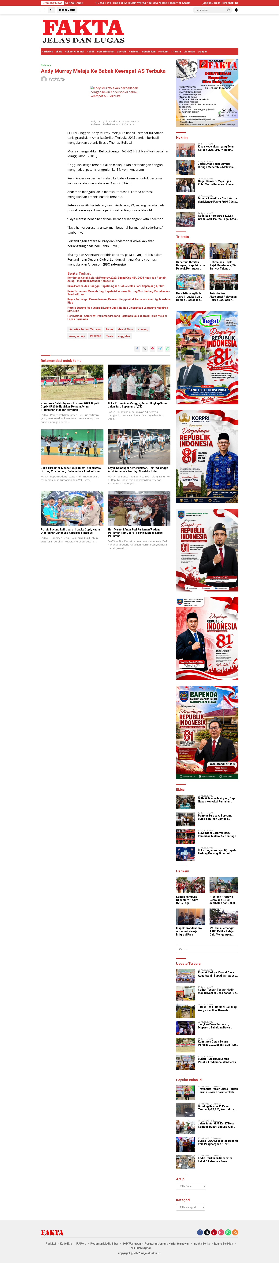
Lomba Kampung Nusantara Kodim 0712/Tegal (187, 900)
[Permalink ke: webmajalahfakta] (44, 79)
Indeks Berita (67, 9)
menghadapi (77, 336)
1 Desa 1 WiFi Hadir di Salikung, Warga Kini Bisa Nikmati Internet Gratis (217, 1008)
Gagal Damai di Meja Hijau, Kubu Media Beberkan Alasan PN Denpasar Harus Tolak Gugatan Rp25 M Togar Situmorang (216, 183)
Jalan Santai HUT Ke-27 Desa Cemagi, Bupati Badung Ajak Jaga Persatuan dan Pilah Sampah (216, 1125)
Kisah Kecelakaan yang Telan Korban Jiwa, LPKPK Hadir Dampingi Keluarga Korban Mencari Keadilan (216, 148)
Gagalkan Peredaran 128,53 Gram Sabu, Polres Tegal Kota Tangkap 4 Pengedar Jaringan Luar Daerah (217, 217)
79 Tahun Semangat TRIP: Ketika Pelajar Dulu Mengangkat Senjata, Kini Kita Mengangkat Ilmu (222, 931)
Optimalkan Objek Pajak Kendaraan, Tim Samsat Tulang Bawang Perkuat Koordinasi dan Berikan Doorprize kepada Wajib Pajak (223, 265)
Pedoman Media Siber (104, 1243)
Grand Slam (125, 329)
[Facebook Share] (137, 349)
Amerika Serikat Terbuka (85, 329)
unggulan (124, 336)
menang (143, 329)
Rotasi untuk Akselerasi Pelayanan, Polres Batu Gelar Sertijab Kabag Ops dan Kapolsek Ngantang (223, 296)
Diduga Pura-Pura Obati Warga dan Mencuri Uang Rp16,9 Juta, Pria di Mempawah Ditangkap (217, 200)
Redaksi (51, 1243)
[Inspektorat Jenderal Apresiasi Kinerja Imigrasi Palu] (190, 917)
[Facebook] (200, 1232)
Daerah (121, 51)
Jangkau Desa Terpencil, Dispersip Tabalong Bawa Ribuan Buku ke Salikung (159, 3)
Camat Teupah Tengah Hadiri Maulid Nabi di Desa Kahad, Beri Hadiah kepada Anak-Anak (218, 991)
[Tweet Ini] (145, 349)
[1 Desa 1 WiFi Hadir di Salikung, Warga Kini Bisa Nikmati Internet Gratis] (185, 1011)
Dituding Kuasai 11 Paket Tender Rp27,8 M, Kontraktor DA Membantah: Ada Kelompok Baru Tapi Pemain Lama (217, 1108)
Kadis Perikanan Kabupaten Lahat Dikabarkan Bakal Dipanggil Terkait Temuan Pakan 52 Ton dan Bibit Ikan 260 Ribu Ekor (218, 1160)
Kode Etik (66, 1243)
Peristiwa (47, 51)
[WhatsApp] (228, 1232)
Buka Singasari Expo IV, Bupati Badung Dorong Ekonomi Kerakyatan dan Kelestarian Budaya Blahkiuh (217, 852)
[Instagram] (221, 1232)
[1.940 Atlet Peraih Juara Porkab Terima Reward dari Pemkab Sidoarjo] (185, 1092)
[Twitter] (207, 1232)
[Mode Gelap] (236, 10)
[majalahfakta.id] (83, 31)
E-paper (202, 51)
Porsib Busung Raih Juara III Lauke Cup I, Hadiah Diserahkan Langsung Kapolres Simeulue (117, 309)
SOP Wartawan (131, 1243)
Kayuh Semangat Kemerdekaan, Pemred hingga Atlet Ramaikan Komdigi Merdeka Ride (118, 301)
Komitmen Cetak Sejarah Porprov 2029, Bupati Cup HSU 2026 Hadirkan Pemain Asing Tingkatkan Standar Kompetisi (116, 279)
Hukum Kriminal (74, 51)
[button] (228, 10)
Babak (109, 329)
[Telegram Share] (160, 349)
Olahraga (189, 51)
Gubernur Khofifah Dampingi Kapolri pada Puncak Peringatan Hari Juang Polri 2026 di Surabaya (190, 265)
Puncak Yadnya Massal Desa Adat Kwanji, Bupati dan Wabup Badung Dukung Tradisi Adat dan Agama (217, 974)
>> (51, 9)
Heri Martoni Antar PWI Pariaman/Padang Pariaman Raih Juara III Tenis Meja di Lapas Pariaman (117, 317)
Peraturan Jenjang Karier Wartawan (167, 1243)
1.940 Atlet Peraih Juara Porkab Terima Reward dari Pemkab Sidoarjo (218, 1090)
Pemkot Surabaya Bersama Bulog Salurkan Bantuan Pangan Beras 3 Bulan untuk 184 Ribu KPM (218, 817)
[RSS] (235, 1232)
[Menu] (43, 10)
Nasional (133, 51)
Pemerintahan (105, 51)
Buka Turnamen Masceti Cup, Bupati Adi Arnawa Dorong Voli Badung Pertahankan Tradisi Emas (118, 293)
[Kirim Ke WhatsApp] (167, 349)
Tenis (109, 336)
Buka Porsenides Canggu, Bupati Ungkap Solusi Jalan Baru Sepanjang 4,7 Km (115, 286)
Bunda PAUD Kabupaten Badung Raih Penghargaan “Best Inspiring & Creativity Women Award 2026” (218, 1142)
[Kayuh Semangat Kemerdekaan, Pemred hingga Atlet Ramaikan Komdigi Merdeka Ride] (139, 447)
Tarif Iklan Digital (140, 1248)
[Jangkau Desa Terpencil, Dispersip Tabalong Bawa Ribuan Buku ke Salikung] (185, 1028)
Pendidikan (149, 51)
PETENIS (95, 336)
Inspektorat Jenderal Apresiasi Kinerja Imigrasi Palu (189, 931)
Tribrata (176, 51)
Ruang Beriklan (223, 1243)
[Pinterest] (214, 1232)
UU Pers (81, 1243)
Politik (90, 51)
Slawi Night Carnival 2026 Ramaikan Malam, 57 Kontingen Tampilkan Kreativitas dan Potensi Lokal (218, 834)
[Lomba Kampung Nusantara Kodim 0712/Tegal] (190, 885)
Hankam (163, 51)
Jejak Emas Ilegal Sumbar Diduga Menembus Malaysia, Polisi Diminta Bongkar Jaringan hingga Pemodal (216, 165)
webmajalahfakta (56, 78)
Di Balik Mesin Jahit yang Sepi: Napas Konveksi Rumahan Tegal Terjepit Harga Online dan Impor (218, 800)
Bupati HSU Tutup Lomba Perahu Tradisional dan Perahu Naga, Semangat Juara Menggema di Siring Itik (217, 1060)
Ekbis (59, 51)
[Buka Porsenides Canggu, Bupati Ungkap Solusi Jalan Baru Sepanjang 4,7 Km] (139, 382)
